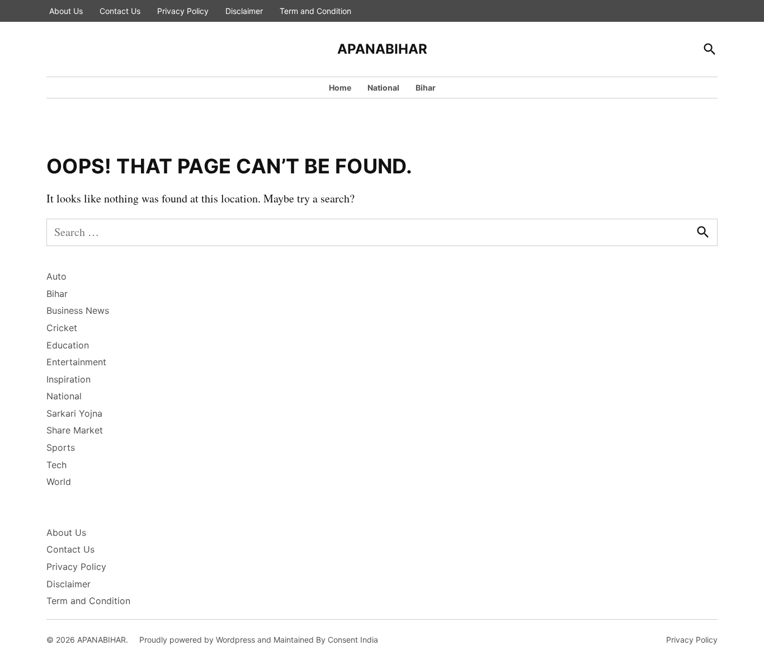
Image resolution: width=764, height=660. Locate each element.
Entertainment (76, 361)
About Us (66, 11)
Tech (56, 464)
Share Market (74, 430)
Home (340, 87)
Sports (60, 447)
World (58, 481)
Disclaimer (244, 11)
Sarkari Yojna (74, 413)
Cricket (61, 327)
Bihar (426, 87)
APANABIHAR (382, 49)
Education (67, 345)
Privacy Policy (183, 11)
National (383, 87)
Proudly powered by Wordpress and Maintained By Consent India (258, 639)
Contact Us (120, 11)
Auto (56, 276)
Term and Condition (315, 11)
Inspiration (68, 379)
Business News (77, 310)
